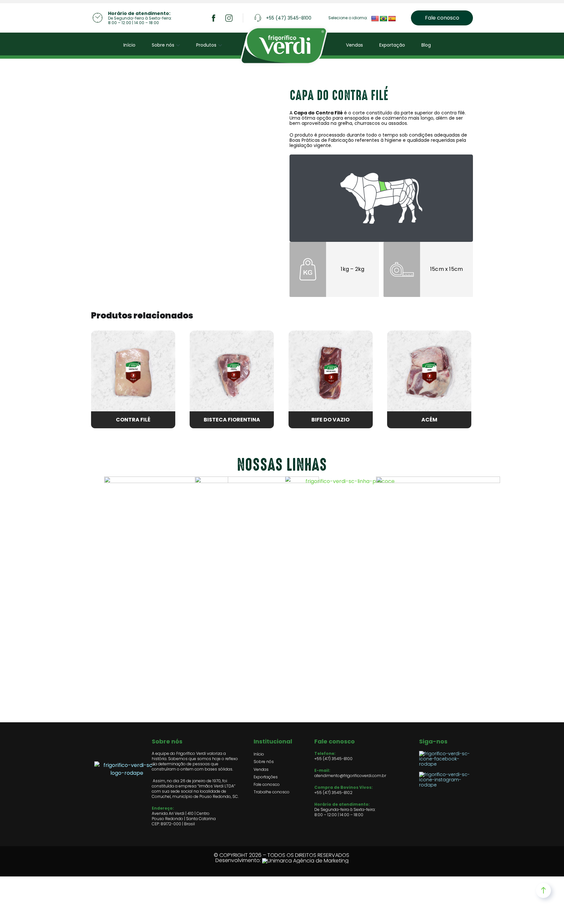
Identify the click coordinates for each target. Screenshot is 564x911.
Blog (426, 45)
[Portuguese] (383, 19)
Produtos (206, 45)
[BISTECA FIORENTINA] (232, 373)
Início (129, 45)
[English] (375, 19)
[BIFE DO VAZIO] (331, 373)
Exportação (392, 45)
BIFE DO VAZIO (330, 419)
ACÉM (429, 419)
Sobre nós (163, 45)
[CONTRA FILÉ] (133, 373)
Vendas (354, 45)
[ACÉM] (429, 373)
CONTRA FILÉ (133, 419)
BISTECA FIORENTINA (232, 419)
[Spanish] (392, 19)
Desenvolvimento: (238, 860)
